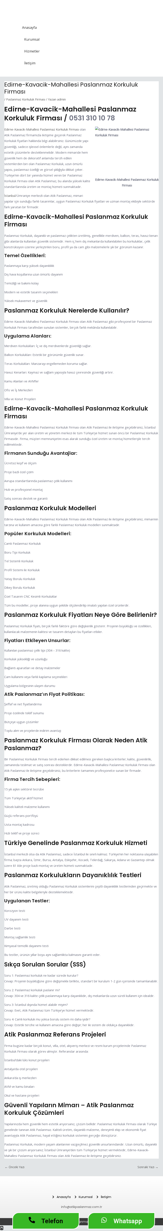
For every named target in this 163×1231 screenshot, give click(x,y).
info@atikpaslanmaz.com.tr (81, 1207)
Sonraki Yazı (148, 1167)
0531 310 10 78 (92, 118)
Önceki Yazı (14, 1167)
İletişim (29, 63)
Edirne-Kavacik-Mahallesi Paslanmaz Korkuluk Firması (41, 129)
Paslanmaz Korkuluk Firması (25, 99)
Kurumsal (31, 39)
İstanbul (9, 195)
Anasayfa (29, 27)
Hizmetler (32, 51)
